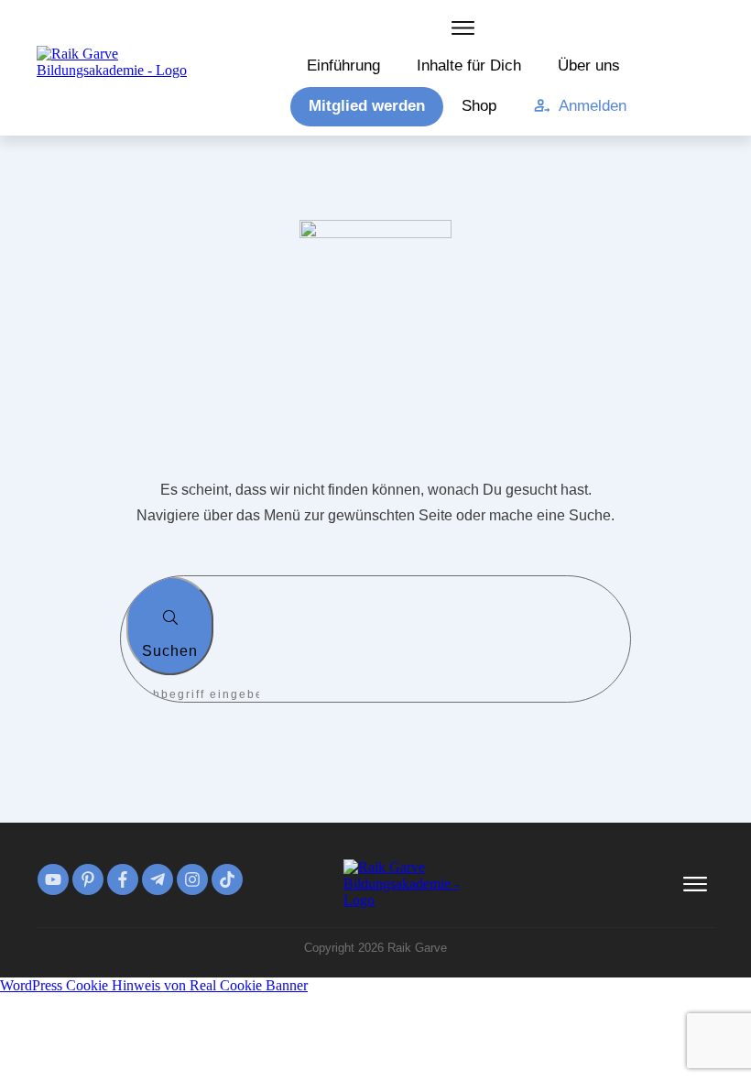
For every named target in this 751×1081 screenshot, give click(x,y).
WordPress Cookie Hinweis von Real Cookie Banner (154, 985)
